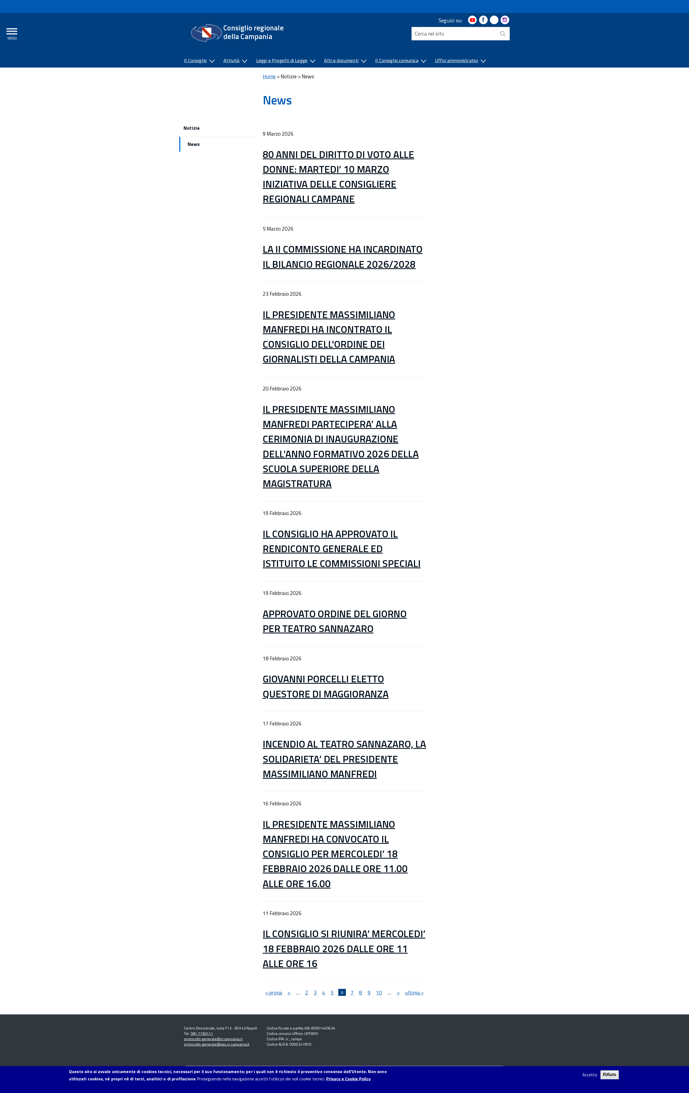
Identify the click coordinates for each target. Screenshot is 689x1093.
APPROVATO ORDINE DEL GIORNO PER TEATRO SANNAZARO (335, 621)
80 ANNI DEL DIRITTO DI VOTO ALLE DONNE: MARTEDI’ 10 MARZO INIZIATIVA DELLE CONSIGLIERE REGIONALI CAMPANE (338, 176)
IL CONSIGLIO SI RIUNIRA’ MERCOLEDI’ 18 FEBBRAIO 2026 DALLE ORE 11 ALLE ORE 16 (344, 948)
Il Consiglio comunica (396, 60)
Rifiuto (609, 1074)
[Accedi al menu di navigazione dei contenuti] (12, 33)
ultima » (414, 992)
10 (379, 992)
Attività (231, 60)
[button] (212, 62)
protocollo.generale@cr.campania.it (213, 1039)
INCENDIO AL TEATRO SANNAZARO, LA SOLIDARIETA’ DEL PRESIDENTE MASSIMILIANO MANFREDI (344, 758)
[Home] (206, 32)
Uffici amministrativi (456, 60)
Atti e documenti (341, 60)
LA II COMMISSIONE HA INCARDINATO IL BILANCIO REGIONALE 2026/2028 (343, 256)
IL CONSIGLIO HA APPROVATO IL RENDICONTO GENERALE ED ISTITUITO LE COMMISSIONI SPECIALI (342, 548)
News (194, 144)
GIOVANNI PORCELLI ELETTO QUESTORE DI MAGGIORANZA (326, 686)
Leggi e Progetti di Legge (282, 60)
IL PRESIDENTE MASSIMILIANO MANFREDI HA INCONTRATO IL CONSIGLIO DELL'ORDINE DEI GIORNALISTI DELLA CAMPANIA (329, 336)
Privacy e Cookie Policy (348, 1079)
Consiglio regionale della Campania (253, 32)
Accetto (589, 1075)
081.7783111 (202, 1033)
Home (269, 76)
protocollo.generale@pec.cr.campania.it (216, 1044)
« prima (273, 992)
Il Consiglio (195, 60)
